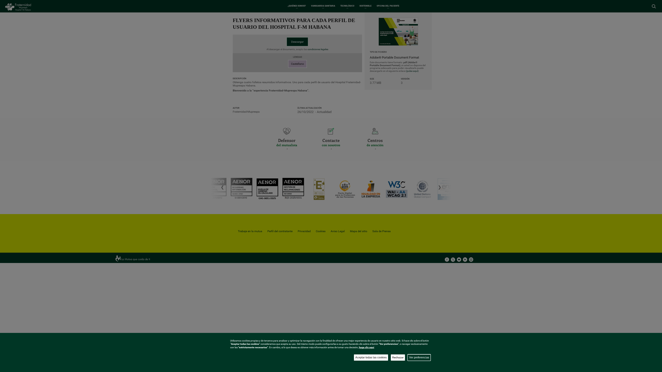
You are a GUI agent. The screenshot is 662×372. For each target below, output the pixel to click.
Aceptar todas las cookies (371, 357)
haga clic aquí (366, 347)
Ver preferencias (419, 357)
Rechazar (398, 357)
